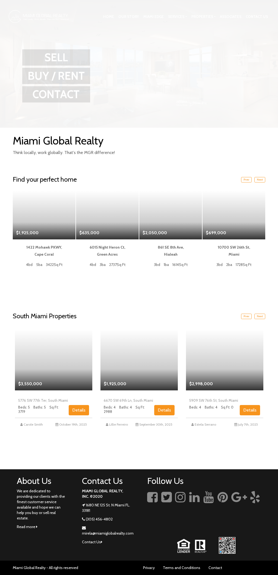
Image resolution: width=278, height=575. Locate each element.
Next (260, 179)
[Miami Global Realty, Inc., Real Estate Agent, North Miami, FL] (151, 522)
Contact (215, 567)
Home (108, 16)
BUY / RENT (56, 75)
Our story (128, 16)
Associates (230, 16)
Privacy (149, 567)
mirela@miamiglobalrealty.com (108, 533)
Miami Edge (153, 16)
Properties (202, 16)
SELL (56, 57)
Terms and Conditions (181, 567)
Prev (246, 179)
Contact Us (257, 16)
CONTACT (56, 94)
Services (176, 16)
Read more (26, 526)
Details (79, 410)
